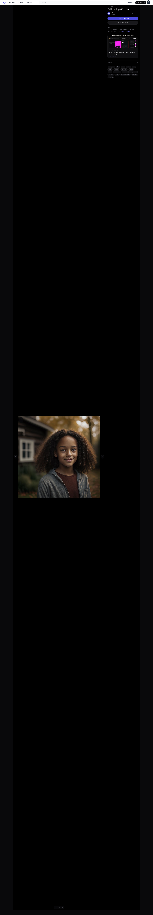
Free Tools (29, 2)
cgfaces (113, 12)
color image (123, 69)
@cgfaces (113, 14)
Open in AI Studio (124, 18)
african (128, 67)
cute (134, 67)
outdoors (116, 69)
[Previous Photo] (15, 457)
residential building (125, 74)
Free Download (124, 22)
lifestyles (131, 69)
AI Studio (21, 2)
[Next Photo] (102, 457)
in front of (134, 74)
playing (110, 69)
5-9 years (125, 72)
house (123, 67)
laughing (111, 77)
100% (59, 907)
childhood (111, 74)
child (118, 67)
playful (117, 74)
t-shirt (110, 72)
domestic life (117, 72)
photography (111, 67)
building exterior (133, 72)
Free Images (12, 2)
